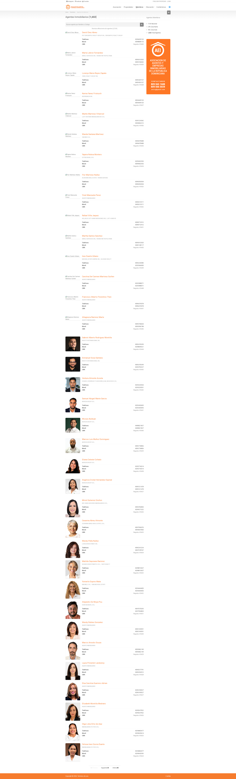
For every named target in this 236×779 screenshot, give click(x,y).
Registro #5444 (138, 349)
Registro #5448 (138, 288)
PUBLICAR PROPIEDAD (159, 1)
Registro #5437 (138, 492)
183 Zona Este (152, 30)
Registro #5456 (138, 125)
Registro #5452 (138, 207)
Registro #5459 (138, 64)
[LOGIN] (169, 12)
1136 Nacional (152, 24)
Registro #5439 (138, 451)
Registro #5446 (138, 329)
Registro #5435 (138, 532)
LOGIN (169, 1)
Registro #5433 (138, 573)
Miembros (139, 7)
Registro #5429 (138, 654)
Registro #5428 (138, 675)
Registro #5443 (138, 369)
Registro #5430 (138, 634)
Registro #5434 (138, 553)
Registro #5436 (138, 512)
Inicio (66, 12)
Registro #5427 (138, 695)
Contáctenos (161, 7)
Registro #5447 (138, 308)
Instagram (70, 1)
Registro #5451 (138, 227)
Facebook (78, 1)
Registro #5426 (138, 715)
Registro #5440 (138, 430)
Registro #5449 (138, 268)
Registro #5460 (138, 44)
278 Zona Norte (153, 27)
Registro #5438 (138, 471)
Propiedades (128, 7)
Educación (150, 7)
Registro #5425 (138, 736)
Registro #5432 (138, 593)
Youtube (86, 1)
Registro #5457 (138, 105)
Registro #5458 (138, 85)
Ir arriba (168, 776)
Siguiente (104, 768)
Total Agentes (154, 33)
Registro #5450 (138, 247)
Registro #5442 (138, 390)
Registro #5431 (138, 614)
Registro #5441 (138, 410)
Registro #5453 (138, 186)
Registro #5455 (138, 146)
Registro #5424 (138, 756)
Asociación (117, 7)
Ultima (115, 768)
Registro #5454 (138, 166)
